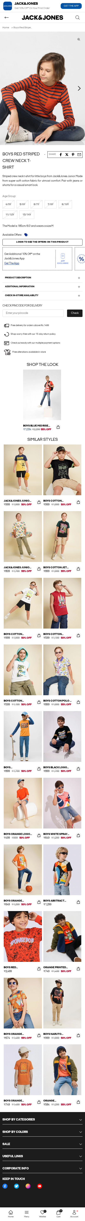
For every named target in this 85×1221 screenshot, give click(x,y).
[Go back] (6, 17)
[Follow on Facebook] (4, 1186)
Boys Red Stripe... (22, 27)
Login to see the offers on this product (42, 242)
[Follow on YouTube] (39, 1186)
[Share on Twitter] (67, 154)
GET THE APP (71, 6)
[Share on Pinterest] (73, 154)
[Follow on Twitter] (16, 1186)
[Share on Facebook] (61, 154)
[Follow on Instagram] (28, 1186)
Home (5, 27)
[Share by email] (79, 154)
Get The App (11, 263)
